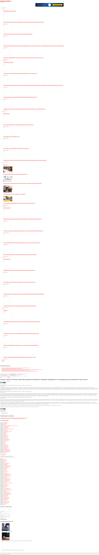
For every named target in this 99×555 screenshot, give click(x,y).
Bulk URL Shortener (6, 440)
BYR (5, 375)
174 (8, 244)
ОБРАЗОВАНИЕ (6, 207)
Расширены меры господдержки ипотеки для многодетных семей (19, 270)
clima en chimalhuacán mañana (8, 474)
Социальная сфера (4, 60)
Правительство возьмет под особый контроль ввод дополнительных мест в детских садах (24, 160)
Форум (3, 361)
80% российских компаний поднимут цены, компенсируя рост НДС (19, 203)
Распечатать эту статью (5, 413)
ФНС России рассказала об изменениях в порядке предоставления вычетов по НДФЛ (23, 22)
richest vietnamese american (7, 466)
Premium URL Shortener (7, 439)
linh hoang (5, 452)
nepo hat (5, 470)
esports (5, 462)
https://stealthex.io (6, 435)
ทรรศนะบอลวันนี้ (6, 430)
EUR (11, 374)
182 (7, 59)
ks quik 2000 (5, 422)
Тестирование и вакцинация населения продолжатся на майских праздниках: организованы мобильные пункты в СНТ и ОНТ (33, 85)
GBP (20, 374)
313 (7, 323)
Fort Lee (5, 483)
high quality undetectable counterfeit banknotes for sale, (11, 425)
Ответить (1, 458)
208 (8, 232)
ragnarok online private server (7, 493)
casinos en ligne (6, 499)
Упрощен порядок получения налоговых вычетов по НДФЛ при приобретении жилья (23, 294)
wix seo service (6, 495)
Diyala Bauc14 (6, 433)
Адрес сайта (1, 515)
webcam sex (5, 448)
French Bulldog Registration (7, 488)
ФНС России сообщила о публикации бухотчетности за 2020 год (18, 124)
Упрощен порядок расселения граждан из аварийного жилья (17, 34)
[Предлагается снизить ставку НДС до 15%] (6, 530)
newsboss (9, 381)
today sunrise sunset (6, 502)
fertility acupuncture (6, 484)
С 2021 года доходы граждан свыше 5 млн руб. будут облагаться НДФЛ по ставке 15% (23, 230)
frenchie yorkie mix (6, 475)
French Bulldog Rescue (7, 480)
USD (3, 374)
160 (8, 185)
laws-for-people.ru (5, 1)
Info (4, 442)
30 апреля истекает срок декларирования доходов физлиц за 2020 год (19, 305)
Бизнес (3, 308)
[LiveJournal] (5, 382)
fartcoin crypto (6, 486)
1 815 (7, 47)
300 (8, 150)
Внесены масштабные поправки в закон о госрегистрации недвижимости (20, 345)
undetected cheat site (6, 463)
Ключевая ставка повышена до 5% (11, 136)
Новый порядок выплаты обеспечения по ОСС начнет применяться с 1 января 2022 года (24, 109)
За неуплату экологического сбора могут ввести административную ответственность (12, 418)
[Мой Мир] (2, 382)
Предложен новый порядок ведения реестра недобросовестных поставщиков (21, 321)
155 (8, 126)
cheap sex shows (6, 447)
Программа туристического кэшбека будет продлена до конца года (19, 282)
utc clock (5, 500)
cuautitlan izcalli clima (6, 451)
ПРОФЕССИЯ (6, 113)
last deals (5, 443)
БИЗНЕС (5, 310)
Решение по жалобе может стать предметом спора (15, 174)
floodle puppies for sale (7, 449)
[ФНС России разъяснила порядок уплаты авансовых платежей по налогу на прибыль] (6, 549)
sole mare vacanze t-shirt (7, 465)
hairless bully (5, 491)
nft (4, 461)
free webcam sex (6, 427)
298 (7, 75)
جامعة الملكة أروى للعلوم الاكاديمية (8, 431)
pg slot (5, 434)
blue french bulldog (6, 489)
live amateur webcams (7, 497)
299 (8, 256)
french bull (5, 469)
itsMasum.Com (6, 423)
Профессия (3, 111)
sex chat (5, 429)
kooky (4, 504)
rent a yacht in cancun (6, 479)
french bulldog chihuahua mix (7, 476)
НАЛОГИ (5, 165)
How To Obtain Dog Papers (7, 478)
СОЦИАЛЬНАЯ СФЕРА (8, 62)
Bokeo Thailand (6, 438)
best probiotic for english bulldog (8, 482)
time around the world (6, 501)
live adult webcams (6, 426)
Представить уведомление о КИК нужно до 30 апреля (16, 148)
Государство (3, 257)
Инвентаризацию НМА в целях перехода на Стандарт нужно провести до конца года (23, 57)
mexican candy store (6, 473)
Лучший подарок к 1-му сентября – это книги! (14, 194)
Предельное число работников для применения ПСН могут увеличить (20, 73)
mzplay (5, 444)
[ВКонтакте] (0, 382)
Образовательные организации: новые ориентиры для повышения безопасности (22, 219)
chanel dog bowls (6, 471)
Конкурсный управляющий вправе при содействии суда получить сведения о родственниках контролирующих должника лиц (33, 45)
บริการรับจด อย (6, 436)
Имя (0, 512)
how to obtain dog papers (7, 492)
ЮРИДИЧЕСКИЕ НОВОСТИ (9, 11)
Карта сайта (3, 360)
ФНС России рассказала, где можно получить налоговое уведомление (19, 254)
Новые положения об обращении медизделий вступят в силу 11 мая (19, 357)
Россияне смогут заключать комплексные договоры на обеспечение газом (21, 333)
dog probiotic (5, 467)
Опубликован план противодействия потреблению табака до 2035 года (20, 97)
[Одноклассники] (1, 382)
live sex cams (5, 496)
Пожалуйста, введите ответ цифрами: (5, 516)
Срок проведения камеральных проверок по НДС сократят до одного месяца (21, 242)
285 (8, 138)
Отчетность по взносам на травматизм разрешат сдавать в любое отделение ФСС (22, 183)
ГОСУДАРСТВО (6, 259)
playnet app (5, 460)
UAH (13, 375)
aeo (4, 487)
